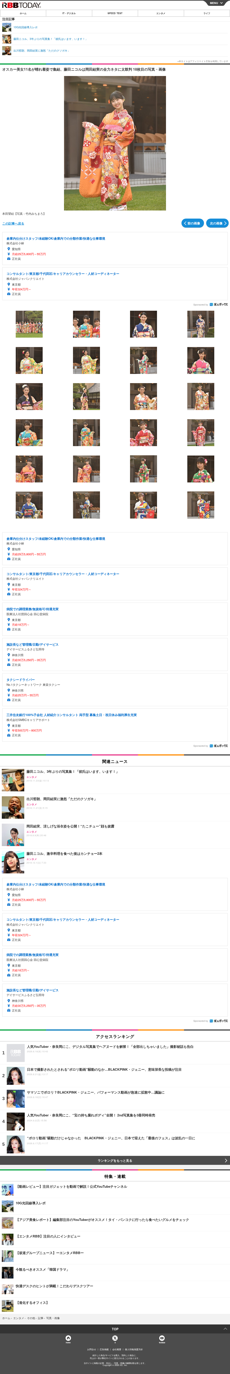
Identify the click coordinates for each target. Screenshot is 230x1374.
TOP (115, 1329)
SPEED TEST (115, 13)
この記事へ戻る (13, 223)
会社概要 (116, 1349)
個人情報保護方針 (134, 1349)
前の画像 (194, 223)
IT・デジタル (69, 13)
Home (68, 1342)
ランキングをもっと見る (115, 1160)
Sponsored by (200, 304)
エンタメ (160, 13)
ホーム (23, 13)
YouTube (162, 1342)
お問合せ (91, 1349)
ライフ (206, 13)
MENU (214, 3)
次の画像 (216, 223)
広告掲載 (104, 1349)
